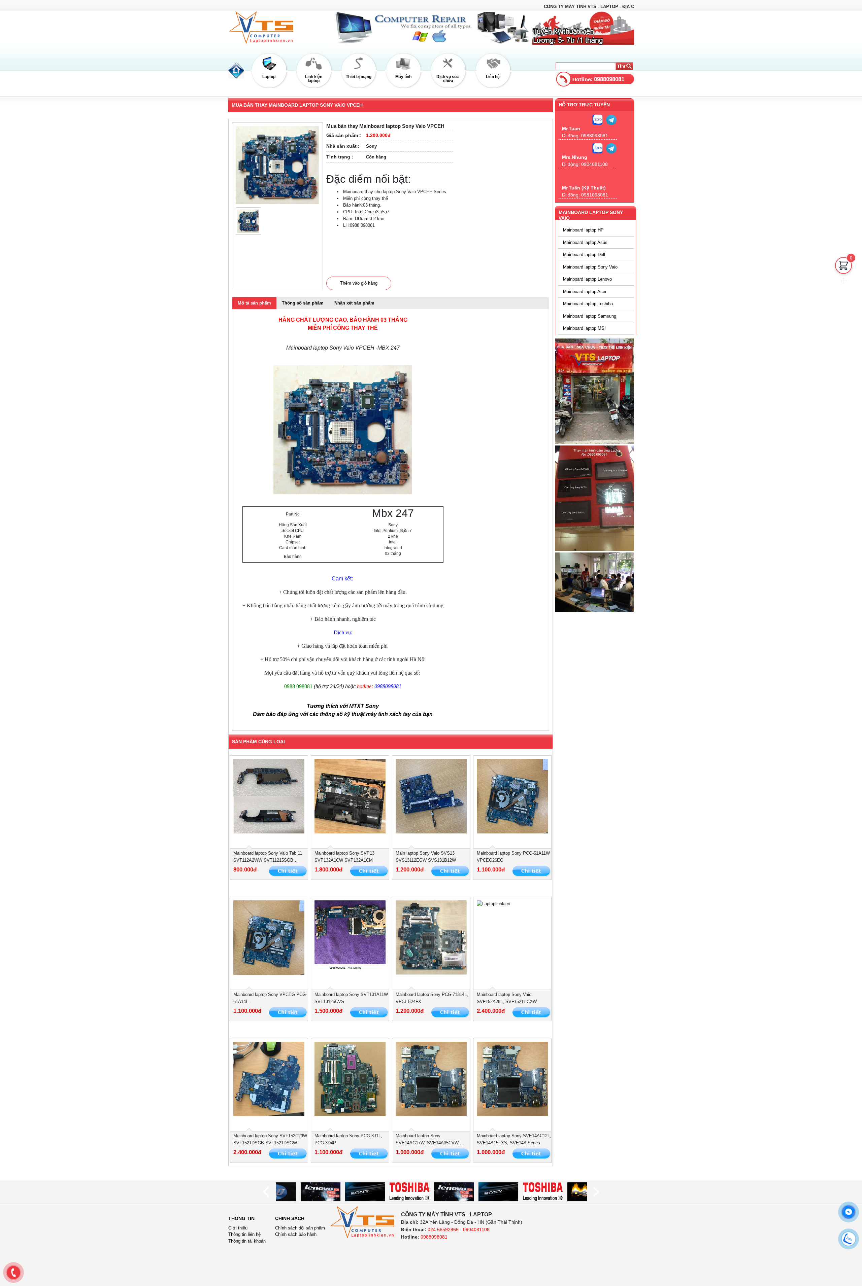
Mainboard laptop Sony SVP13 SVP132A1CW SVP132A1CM (344, 857)
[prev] (266, 1192)
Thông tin (241, 1218)
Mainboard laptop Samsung (589, 316)
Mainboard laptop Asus (585, 242)
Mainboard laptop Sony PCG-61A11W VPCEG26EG (513, 857)
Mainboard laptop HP (583, 230)
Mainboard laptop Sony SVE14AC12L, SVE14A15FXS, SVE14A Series (514, 1139)
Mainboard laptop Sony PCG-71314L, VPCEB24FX (432, 998)
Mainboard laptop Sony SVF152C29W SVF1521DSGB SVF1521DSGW (270, 1139)
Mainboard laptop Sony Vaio (590, 267)
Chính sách (289, 1218)
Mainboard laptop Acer (584, 291)
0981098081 (594, 195)
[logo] (363, 1222)
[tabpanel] (390, 519)
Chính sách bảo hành (296, 1234)
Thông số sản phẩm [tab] (303, 303)
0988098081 (609, 79)
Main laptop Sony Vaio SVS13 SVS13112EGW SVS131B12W (426, 857)
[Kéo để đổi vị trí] (843, 280)
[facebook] (848, 1212)
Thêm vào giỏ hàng (358, 283)
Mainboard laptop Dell (584, 254)
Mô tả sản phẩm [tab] (254, 303)
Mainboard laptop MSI (584, 328)
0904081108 (594, 164)
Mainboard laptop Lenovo (587, 279)
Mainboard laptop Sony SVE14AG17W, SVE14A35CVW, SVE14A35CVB (428, 1139)
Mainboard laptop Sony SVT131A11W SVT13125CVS (351, 998)
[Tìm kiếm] (624, 66)
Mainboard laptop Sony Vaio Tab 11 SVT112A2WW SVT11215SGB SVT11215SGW (267, 857)
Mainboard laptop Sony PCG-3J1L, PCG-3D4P (348, 1139)
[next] (596, 1192)
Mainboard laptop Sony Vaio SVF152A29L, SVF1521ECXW (507, 998)
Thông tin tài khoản (247, 1241)
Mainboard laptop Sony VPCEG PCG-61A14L (270, 998)
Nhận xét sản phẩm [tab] (354, 303)
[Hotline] (13, 1272)
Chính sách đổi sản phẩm (300, 1227)
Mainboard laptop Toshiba (588, 303)
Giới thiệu (237, 1227)
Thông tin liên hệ (244, 1234)
